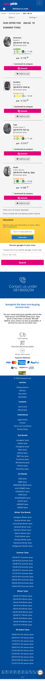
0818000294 (23, 289)
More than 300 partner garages (23, 346)
